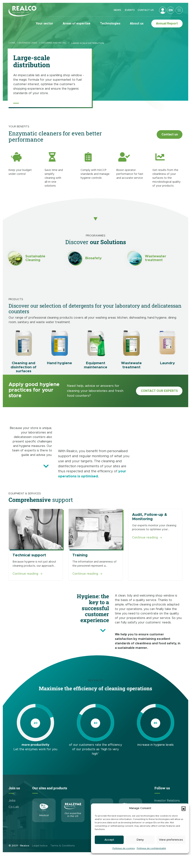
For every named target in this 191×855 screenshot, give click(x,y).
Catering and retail (53, 43)
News (117, 10)
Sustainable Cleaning (35, 258)
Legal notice (40, 845)
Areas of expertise (76, 23)
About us (136, 23)
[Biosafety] (75, 258)
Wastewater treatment (155, 258)
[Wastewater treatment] (134, 258)
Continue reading (27, 573)
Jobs (12, 800)
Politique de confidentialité (151, 848)
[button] (183, 808)
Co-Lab (14, 807)
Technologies (110, 23)
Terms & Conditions (62, 845)
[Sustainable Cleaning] (15, 258)
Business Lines (28, 43)
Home (12, 43)
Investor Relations (167, 800)
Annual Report (167, 23)
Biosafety (93, 258)
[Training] (96, 529)
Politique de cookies (123, 848)
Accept (109, 839)
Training (79, 555)
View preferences (171, 839)
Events (130, 10)
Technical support (29, 555)
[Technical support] (36, 529)
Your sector (44, 23)
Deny (140, 839)
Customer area (162, 10)
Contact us (146, 10)
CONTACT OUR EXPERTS (159, 390)
